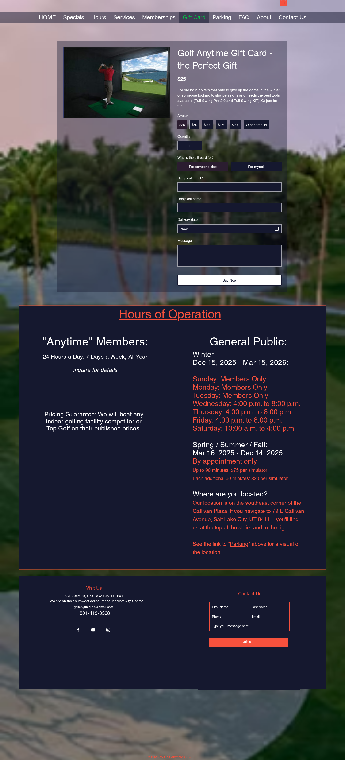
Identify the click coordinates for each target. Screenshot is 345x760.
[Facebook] (78, 629)
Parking (239, 544)
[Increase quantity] (198, 145)
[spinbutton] (189, 145)
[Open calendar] (277, 229)
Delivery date (187, 219)
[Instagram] (108, 629)
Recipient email (190, 178)
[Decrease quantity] (181, 145)
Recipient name (189, 199)
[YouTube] (93, 629)
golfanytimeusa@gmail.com (93, 607)
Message (184, 241)
